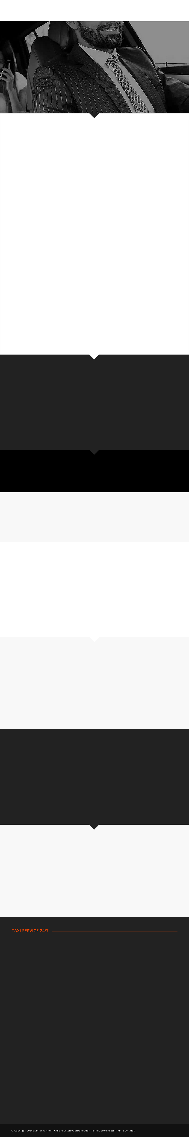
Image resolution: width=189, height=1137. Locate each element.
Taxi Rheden (139, 953)
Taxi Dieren (21, 976)
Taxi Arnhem (21, 947)
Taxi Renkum (139, 947)
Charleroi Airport (83, 1024)
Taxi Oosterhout (142, 942)
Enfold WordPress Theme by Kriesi (113, 1130)
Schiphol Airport (24, 1013)
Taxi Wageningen (142, 964)
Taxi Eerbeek (80, 953)
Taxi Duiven (79, 942)
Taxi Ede (77, 947)
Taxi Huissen (80, 970)
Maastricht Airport (26, 1041)
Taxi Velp (136, 959)
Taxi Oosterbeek (83, 982)
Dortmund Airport (143, 1013)
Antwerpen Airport (85, 1013)
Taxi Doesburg (23, 982)
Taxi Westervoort (143, 970)
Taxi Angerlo (21, 942)
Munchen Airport (142, 1035)
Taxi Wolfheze (140, 976)
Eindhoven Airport (26, 1024)
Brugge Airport (82, 1035)
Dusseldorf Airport (143, 1018)
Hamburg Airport (142, 1024)
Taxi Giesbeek (81, 964)
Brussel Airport (82, 1018)
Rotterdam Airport (26, 1018)
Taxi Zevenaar (140, 982)
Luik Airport (79, 1030)
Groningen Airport (26, 1030)
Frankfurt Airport (142, 1041)
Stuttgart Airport (142, 1030)
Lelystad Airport (24, 1035)
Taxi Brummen (23, 964)
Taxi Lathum (79, 976)
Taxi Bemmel (22, 959)
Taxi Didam (20, 970)
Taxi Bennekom (24, 953)
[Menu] (171, 10)
